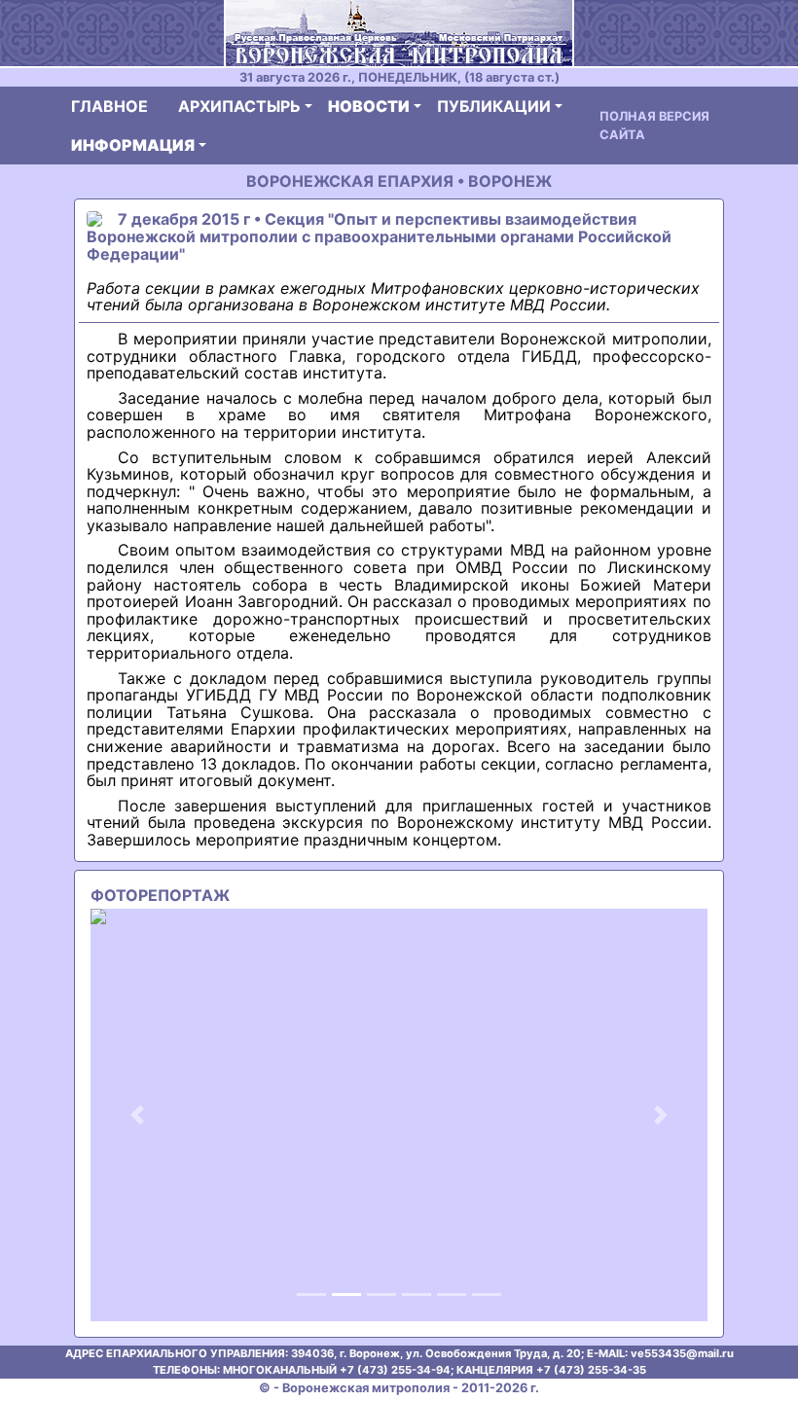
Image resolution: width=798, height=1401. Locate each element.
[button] (137, 1115)
